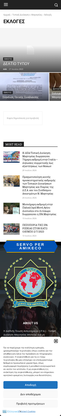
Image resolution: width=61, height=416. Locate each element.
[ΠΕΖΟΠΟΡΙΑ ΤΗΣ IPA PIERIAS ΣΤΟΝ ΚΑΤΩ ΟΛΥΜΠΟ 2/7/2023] (11, 229)
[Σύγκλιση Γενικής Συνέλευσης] (24, 87)
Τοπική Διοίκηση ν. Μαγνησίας (27, 14)
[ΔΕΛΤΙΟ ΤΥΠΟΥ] (30, 50)
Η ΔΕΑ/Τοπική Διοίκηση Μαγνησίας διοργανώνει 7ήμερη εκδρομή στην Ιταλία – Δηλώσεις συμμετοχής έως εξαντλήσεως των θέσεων (40, 159)
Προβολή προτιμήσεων (30, 403)
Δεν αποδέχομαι (30, 394)
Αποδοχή (30, 385)
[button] (56, 341)
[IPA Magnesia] (30, 284)
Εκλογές (8, 59)
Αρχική (6, 14)
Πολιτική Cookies (27, 411)
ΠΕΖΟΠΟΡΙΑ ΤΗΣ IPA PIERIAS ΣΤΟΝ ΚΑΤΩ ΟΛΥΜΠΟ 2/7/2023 (35, 228)
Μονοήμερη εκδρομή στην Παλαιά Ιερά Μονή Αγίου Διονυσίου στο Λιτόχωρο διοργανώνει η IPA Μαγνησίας (39, 209)
